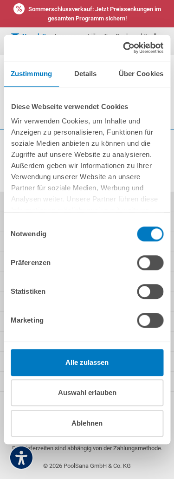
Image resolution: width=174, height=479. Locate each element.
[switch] (150, 262)
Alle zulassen (87, 362)
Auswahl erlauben (87, 392)
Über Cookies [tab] (141, 74)
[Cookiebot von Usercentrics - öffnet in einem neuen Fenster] (123, 48)
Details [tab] (85, 74)
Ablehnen (87, 423)
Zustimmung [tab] (31, 74)
